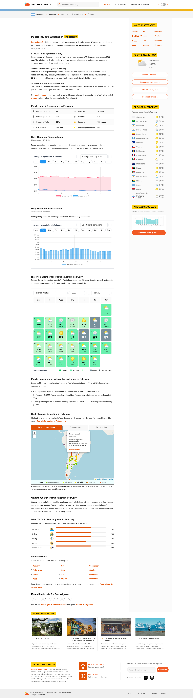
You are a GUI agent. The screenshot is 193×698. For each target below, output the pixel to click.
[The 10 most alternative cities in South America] (81, 627)
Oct (95, 162)
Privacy (165, 693)
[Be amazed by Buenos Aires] (116, 627)
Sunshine (57, 599)
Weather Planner (140, 4)
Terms (154, 693)
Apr (56, 162)
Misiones (64, 14)
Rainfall (47, 599)
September (94, 566)
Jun (69, 162)
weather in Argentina (84, 604)
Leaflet (98, 479)
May (62, 162)
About (131, 693)
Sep (89, 162)
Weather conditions (46, 427)
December (93, 578)
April (35, 578)
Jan (36, 162)
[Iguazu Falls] (47, 627)
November (93, 574)
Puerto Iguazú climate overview (54, 604)
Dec (108, 162)
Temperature (37, 599)
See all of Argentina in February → (51, 421)
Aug (82, 162)
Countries (40, 14)
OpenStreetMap (108, 479)
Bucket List (120, 4)
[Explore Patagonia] (150, 627)
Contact (142, 693)
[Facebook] (146, 678)
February (92, 14)
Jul (76, 162)
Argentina (52, 14)
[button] (70, 456)
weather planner (41, 95)
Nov (102, 162)
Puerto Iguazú (77, 14)
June (63, 570)
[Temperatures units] (163, 4)
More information (74, 449)
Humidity (67, 599)
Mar (49, 162)
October (92, 570)
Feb (43, 162)
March (35, 574)
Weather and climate (39, 669)
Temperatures (75, 427)
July (63, 574)
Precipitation (101, 427)
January (36, 566)
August (34, 98)
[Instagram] (152, 678)
